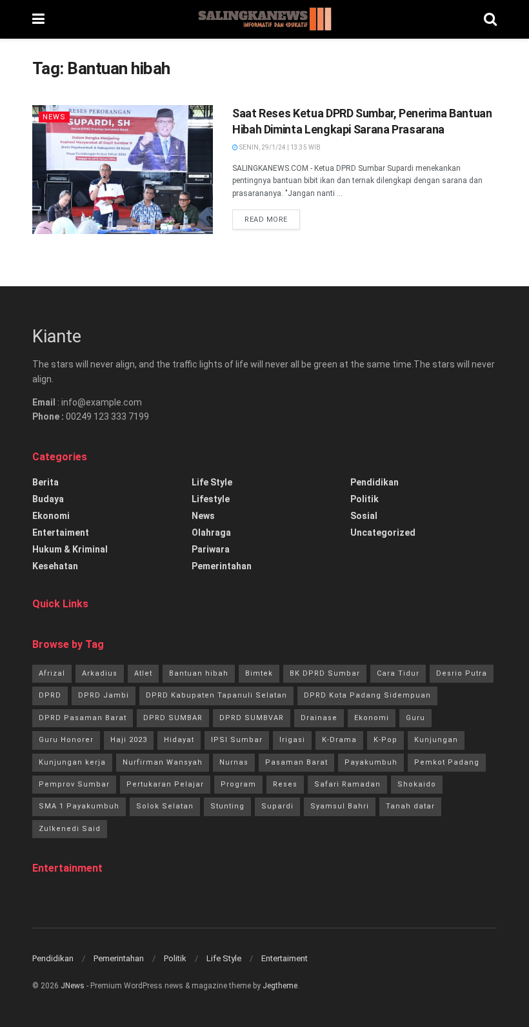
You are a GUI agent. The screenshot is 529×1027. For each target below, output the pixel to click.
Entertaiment (60, 532)
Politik (364, 499)
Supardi (277, 806)
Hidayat (179, 740)
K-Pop (385, 740)
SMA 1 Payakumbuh (79, 806)
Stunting (227, 806)
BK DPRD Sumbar (325, 673)
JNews (73, 985)
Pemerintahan (222, 566)
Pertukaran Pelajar (165, 784)
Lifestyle (211, 499)
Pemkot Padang (446, 762)
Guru (415, 718)
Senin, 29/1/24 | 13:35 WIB (279, 147)
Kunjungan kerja (72, 762)
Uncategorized (382, 532)
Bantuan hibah (198, 673)
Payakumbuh (370, 762)
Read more (266, 219)
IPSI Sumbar (237, 740)
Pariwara (211, 549)
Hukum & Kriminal (70, 549)
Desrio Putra (461, 673)
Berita (45, 482)
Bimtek (259, 673)
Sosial (363, 516)
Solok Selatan (165, 806)
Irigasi (292, 740)
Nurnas (233, 762)
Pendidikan (374, 482)
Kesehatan (55, 566)
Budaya (48, 499)
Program (238, 784)
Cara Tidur (398, 673)
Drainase (319, 718)
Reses (285, 784)
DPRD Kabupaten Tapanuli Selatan (216, 695)
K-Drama (339, 740)
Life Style (212, 482)
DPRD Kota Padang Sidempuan (367, 695)
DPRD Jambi (103, 695)
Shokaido (416, 784)
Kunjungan (436, 740)
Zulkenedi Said (70, 829)
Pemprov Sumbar (74, 784)
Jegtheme (280, 985)
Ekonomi (51, 516)
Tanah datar (410, 806)
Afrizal (52, 673)
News (54, 117)
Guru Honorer (66, 740)
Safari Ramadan (347, 784)
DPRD (50, 695)
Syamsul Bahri (339, 806)
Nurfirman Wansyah (163, 762)
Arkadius (99, 673)
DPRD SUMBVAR (251, 718)
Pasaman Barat (296, 762)
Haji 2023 (128, 740)
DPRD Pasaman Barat (82, 718)
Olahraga (211, 532)
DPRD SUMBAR (173, 718)
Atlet (143, 673)
